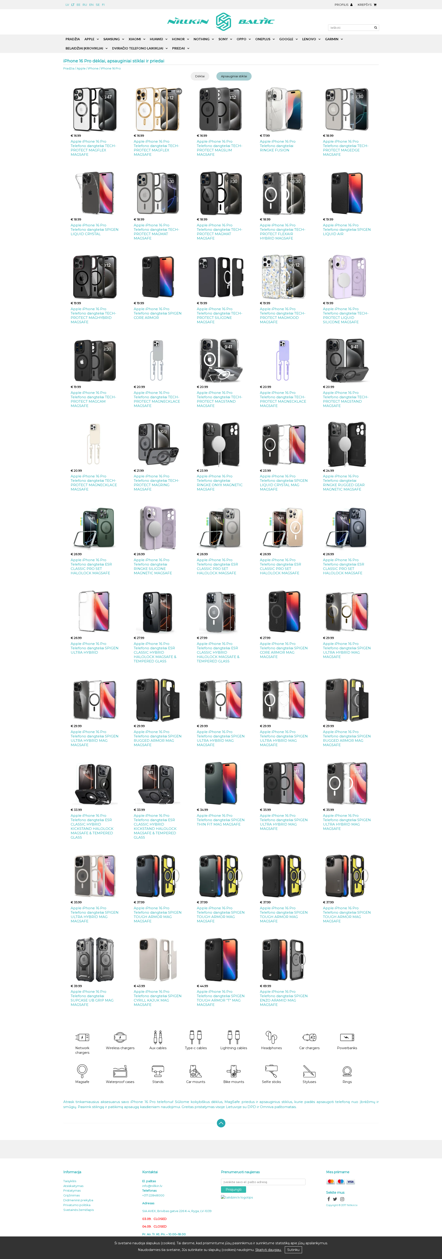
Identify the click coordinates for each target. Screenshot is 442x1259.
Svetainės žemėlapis (78, 1210)
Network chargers (82, 1050)
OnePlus (262, 39)
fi (103, 4)
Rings (347, 1082)
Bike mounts (233, 1082)
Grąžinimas (71, 1195)
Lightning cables (233, 1048)
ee (78, 4)
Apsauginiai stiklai (234, 76)
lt (72, 4)
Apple (81, 68)
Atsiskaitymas (73, 1186)
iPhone (93, 68)
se (98, 4)
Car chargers (309, 1048)
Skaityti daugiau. (268, 1250)
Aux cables (157, 1048)
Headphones (271, 1048)
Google (286, 39)
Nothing (201, 39)
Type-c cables (196, 1048)
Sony (223, 39)
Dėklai (200, 76)
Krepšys (365, 4)
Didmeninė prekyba (78, 1200)
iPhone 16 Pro (111, 68)
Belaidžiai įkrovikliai (84, 48)
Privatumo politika (76, 1205)
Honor (178, 39)
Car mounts (195, 1082)
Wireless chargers (120, 1048)
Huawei (156, 39)
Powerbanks (347, 1048)
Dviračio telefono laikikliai (137, 48)
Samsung (111, 39)
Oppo (241, 39)
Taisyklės (69, 1181)
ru (85, 4)
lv (67, 4)
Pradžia (68, 68)
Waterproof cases (120, 1082)
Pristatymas (72, 1190)
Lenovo (309, 39)
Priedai (178, 48)
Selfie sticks (271, 1082)
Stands (157, 1082)
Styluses (309, 1082)
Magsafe (82, 1082)
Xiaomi (135, 39)
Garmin (331, 39)
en (91, 4)
